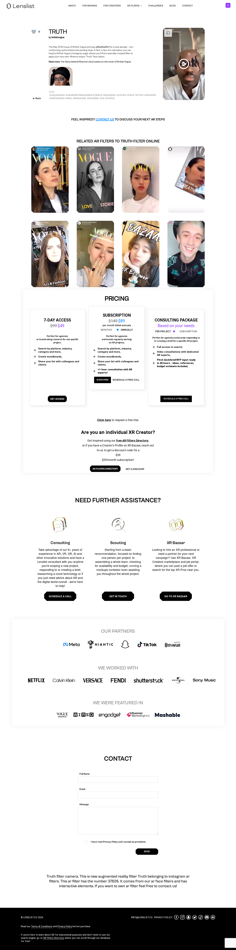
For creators (112, 5)
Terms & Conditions (41, 926)
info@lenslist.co (142, 917)
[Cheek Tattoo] (140, 179)
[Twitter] (194, 917)
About (72, 5)
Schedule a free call (126, 379)
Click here (104, 420)
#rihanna (93, 98)
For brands (89, 5)
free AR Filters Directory (132, 440)
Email (82, 789)
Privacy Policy (64, 926)
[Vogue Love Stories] (95, 179)
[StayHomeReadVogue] (95, 254)
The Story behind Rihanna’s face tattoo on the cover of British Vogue (96, 61)
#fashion (150, 95)
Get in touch (118, 596)
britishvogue (58, 37)
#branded (109, 95)
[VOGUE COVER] (186, 179)
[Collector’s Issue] (50, 254)
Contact (187, 5)
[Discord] (207, 917)
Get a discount (135, 469)
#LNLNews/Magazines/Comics (84, 95)
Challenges (155, 5)
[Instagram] (182, 917)
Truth (58, 31)
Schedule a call (60, 596)
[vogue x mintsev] (186, 254)
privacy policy (163, 917)
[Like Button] (33, 31)
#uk (102, 98)
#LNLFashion (57, 95)
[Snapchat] (188, 917)
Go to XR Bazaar (175, 596)
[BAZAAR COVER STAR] (140, 254)
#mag (68, 98)
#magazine (79, 98)
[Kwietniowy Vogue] (50, 179)
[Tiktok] (200, 917)
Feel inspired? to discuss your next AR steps (118, 119)
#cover (121, 95)
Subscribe (102, 379)
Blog (173, 5)
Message (84, 804)
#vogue (110, 98)
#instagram (56, 98)
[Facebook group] (213, 917)
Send (147, 851)
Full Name (84, 774)
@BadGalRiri (102, 47)
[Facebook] (176, 917)
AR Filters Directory (53, 938)
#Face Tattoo (135, 95)
